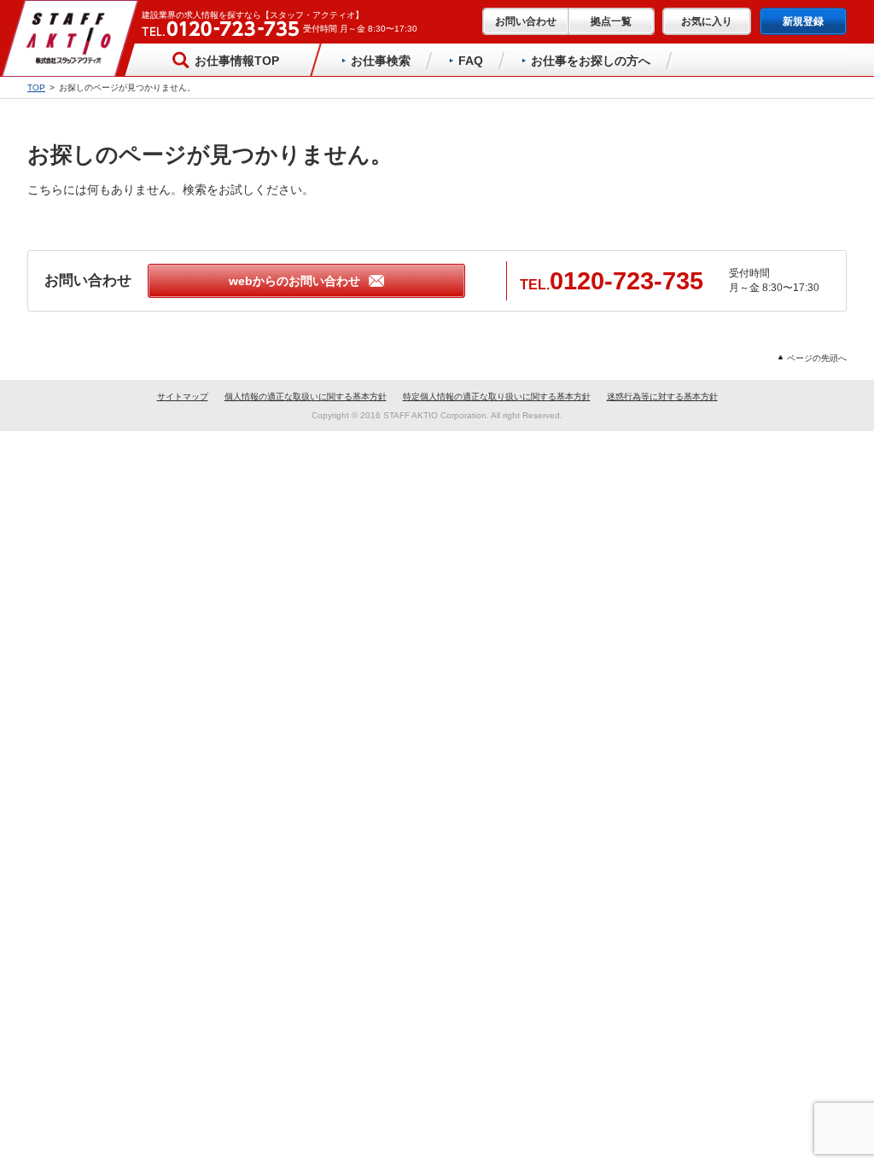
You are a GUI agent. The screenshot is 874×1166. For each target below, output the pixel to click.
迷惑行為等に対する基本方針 (662, 396)
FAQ (470, 60)
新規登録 (803, 21)
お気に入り (706, 21)
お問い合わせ (525, 21)
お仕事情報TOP (237, 60)
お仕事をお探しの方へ (590, 60)
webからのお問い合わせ (294, 281)
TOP (36, 87)
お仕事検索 (381, 60)
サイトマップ (182, 396)
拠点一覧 (611, 21)
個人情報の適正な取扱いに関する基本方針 (305, 396)
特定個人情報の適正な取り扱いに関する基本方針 (497, 396)
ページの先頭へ (817, 358)
